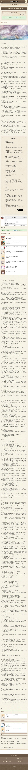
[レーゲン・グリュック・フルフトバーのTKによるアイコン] (3, 249)
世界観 (6, 758)
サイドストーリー (21, 758)
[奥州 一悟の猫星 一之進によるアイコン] (3, 239)
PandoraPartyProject (14, 1)
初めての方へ (21, 761)
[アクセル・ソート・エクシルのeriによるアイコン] (3, 244)
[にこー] (3, 273)
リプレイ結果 (16, 17)
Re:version (14, 766)
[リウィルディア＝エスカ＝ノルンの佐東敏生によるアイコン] (3, 263)
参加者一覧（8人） (5, 233)
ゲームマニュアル (7, 761)
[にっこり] (3, 268)
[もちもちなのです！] (3, 258)
